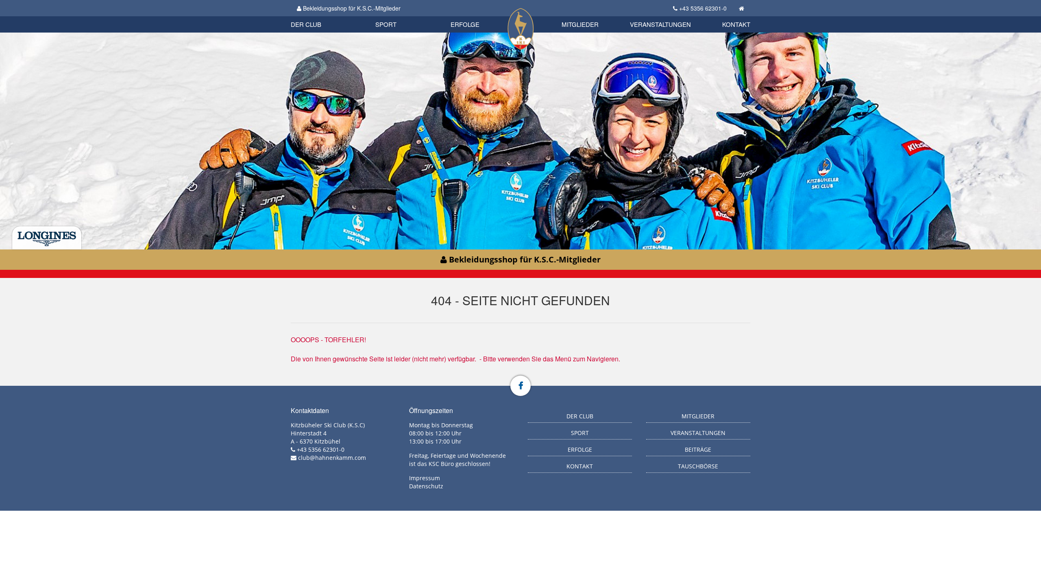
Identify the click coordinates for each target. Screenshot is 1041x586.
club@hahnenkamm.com (332, 457)
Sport (385, 24)
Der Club (306, 24)
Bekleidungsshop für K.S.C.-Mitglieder (351, 8)
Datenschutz (426, 486)
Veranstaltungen (660, 24)
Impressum (424, 478)
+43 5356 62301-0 (703, 8)
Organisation (314, 16)
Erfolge (465, 24)
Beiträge (698, 449)
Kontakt (736, 24)
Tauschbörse (698, 466)
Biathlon (319, 15)
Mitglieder (580, 24)
